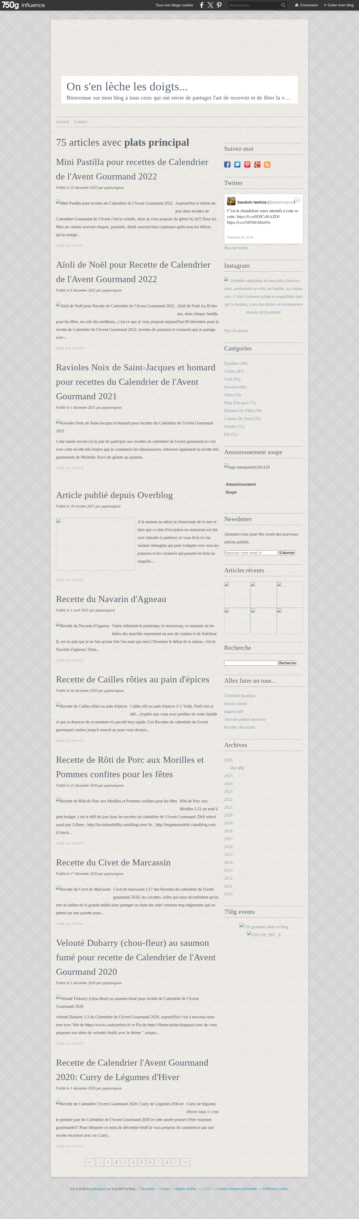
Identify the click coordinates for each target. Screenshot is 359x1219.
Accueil (62, 122)
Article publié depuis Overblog (114, 495)
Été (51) (231, 434)
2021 (228, 807)
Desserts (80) (235, 387)
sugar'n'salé (233, 711)
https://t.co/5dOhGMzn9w (249, 222)
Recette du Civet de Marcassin (113, 862)
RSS (267, 164)
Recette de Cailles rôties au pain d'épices (132, 679)
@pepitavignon (281, 202)
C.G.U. (207, 1189)
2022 (228, 799)
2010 (228, 894)
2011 (228, 886)
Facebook (227, 164)
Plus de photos (236, 330)
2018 (228, 831)
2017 (228, 839)
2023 (228, 791)
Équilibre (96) (235, 363)
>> (185, 1162)
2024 (228, 783)
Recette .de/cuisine (239, 727)
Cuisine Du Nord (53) (242, 418)
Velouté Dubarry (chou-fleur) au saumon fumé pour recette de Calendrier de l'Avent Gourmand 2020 (136, 957)
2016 (228, 846)
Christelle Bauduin (239, 695)
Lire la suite (70, 245)
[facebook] (201, 5)
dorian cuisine (235, 703)
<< (89, 1162)
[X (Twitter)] (210, 5)
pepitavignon (98, 1189)
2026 (228, 760)
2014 (228, 862)
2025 (228, 776)
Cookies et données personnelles (237, 1189)
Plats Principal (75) (240, 403)
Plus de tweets (236, 248)
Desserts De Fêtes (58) (243, 410)
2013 (228, 870)
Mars (233, 768)
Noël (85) (232, 379)
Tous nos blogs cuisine (174, 5)
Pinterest (247, 164)
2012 (228, 878)
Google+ (257, 164)
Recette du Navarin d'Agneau (111, 599)
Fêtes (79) (232, 395)
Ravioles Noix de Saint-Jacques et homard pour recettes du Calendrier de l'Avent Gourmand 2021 (136, 381)
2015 (228, 854)
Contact (80, 122)
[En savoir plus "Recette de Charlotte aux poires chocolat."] (290, 595)
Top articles (148, 1189)
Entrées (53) (234, 426)
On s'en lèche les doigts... (127, 86)
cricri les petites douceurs (245, 719)
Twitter (237, 164)
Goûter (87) (234, 371)
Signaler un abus (186, 1189)
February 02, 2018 (240, 237)
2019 (228, 823)
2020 (228, 815)
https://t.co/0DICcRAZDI (258, 216)
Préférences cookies (275, 1189)
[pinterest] (219, 5)
